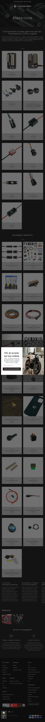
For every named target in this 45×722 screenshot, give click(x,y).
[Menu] (6, 711)
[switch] (4, 717)
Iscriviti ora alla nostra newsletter (12, 369)
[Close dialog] (42, 349)
